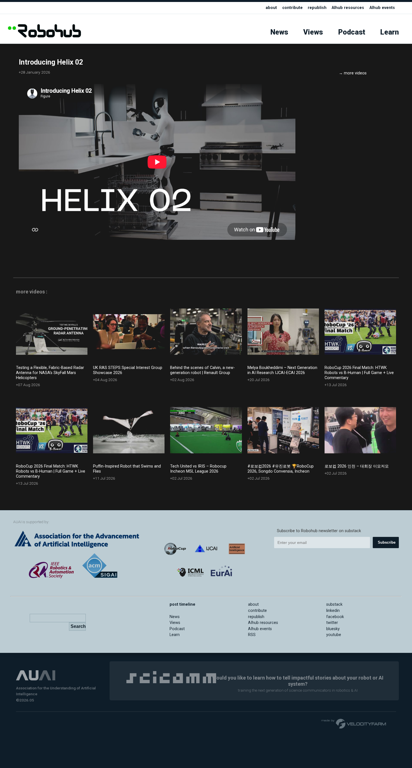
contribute (292, 7)
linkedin (333, 610)
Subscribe (386, 542)
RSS (252, 634)
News (279, 32)
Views (313, 32)
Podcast (351, 32)
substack (334, 604)
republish (317, 7)
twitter (332, 622)
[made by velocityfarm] (354, 723)
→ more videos (353, 73)
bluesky (333, 628)
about (271, 7)
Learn (389, 32)
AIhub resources (348, 7)
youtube (333, 634)
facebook (335, 616)
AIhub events (382, 7)
